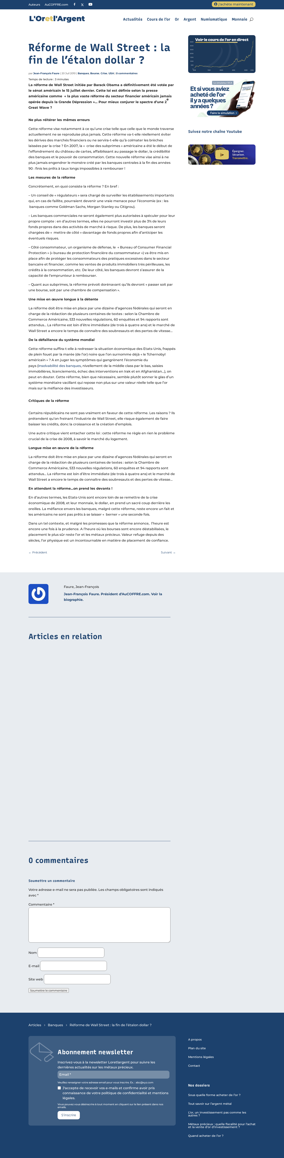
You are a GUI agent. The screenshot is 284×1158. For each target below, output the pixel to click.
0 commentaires (126, 73)
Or (177, 19)
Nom (32, 953)
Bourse (94, 73)
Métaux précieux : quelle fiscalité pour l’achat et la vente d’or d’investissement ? (222, 1126)
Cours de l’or (158, 19)
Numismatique (214, 19)
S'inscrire (68, 1115)
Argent (190, 19)
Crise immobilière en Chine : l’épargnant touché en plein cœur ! (82, 701)
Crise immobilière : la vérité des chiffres (63, 829)
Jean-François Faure (46, 73)
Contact (194, 1066)
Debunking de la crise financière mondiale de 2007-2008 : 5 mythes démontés (95, 765)
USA (111, 73)
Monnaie (239, 19)
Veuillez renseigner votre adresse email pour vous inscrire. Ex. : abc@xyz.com (105, 1082)
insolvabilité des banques (59, 366)
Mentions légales (201, 1057)
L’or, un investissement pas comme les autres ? (217, 1114)
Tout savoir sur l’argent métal (210, 1104)
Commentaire (41, 904)
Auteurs (34, 4)
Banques (83, 73)
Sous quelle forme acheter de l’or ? (214, 1095)
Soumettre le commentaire (48, 990)
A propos (195, 1039)
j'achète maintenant (236, 4)
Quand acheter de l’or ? (205, 1136)
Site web (35, 979)
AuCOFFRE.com (56, 4)
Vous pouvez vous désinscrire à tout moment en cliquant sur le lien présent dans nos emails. (110, 1106)
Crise (104, 73)
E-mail (33, 966)
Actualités (132, 19)
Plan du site (197, 1048)
